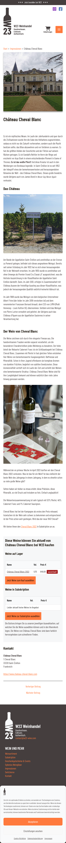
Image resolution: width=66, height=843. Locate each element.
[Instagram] (54, 9)
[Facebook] (61, 9)
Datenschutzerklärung (35, 838)
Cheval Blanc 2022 (29, 526)
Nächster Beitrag (33, 692)
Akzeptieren (33, 821)
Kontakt (8, 775)
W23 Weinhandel (23, 29)
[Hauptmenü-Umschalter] (59, 29)
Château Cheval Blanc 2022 (18, 571)
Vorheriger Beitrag (33, 686)
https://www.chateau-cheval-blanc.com (20, 673)
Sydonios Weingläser (13, 764)
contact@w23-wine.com (25, 738)
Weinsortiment (11, 753)
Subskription (10, 757)
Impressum (48, 838)
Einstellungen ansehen (33, 831)
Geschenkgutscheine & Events (17, 761)
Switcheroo (9, 772)
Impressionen (10, 768)
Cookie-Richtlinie (20, 838)
